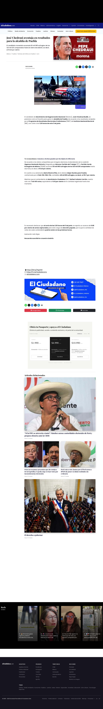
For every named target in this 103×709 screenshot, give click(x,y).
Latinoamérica (50, 25)
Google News (36, 310)
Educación (77, 687)
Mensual (79, 333)
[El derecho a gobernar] (59, 506)
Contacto (22, 674)
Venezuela (55, 672)
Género (52, 31)
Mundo (32, 25)
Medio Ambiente (20, 31)
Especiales (64, 687)
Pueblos (38, 31)
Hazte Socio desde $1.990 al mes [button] (86, 31)
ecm (38, 54)
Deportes (21, 689)
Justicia (45, 31)
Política (10, 31)
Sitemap (84, 698)
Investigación (90, 25)
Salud (53, 687)
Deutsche (65, 25)
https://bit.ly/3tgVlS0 (34, 270)
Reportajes (72, 677)
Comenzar (39, 356)
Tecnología (92, 687)
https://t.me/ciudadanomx (37, 272)
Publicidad (22, 672)
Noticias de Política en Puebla (26, 54)
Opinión (73, 25)
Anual (86, 333)
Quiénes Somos (23, 667)
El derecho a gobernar (33, 535)
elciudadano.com (33, 274)
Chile (37, 25)
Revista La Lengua (74, 679)
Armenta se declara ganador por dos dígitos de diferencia (56, 159)
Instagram (39, 669)
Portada (71, 667)
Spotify (38, 679)
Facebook (39, 667)
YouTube (85, 310)
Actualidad (72, 669)
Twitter (38, 672)
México (42, 25)
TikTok (37, 677)
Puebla (14, 54)
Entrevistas (80, 25)
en (99, 698)
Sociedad (60, 31)
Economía (30, 31)
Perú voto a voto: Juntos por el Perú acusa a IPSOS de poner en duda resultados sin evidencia (76, 471)
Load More (51, 651)
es (96, 698)
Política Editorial (23, 669)
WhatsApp (60, 310)
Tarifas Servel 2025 (76, 698)
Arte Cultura (69, 31)
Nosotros (44, 698)
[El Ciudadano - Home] (8, 25)
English (58, 25)
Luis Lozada (28, 66)
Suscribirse (60, 356)
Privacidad (22, 677)
